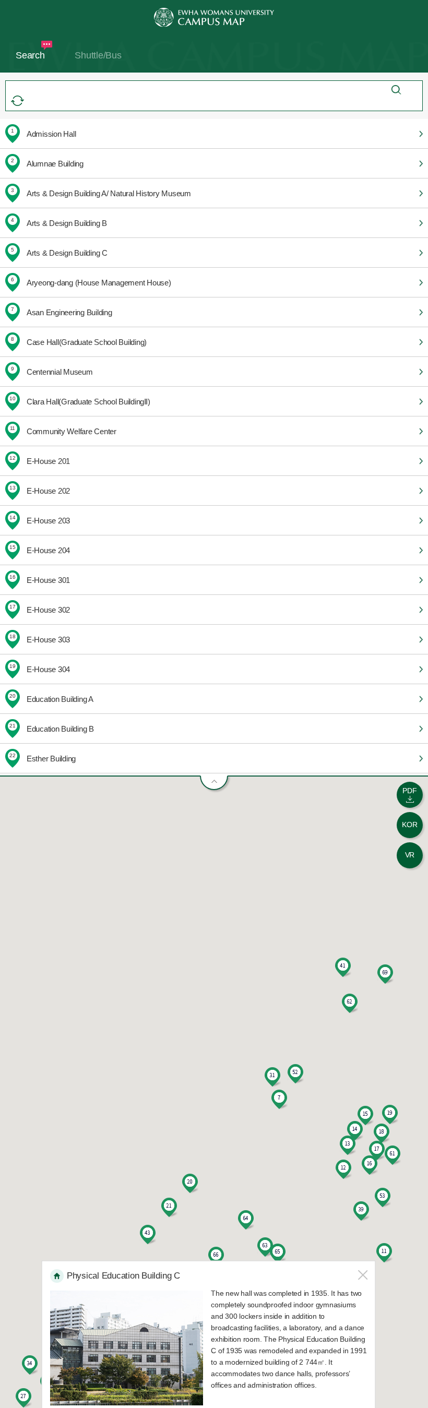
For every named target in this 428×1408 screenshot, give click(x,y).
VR (410, 855)
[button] (279, 1099)
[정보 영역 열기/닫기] (214, 782)
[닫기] (362, 1274)
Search (30, 55)
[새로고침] (17, 100)
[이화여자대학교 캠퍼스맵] (214, 17)
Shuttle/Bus (98, 55)
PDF (409, 790)
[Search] (396, 90)
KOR (409, 824)
